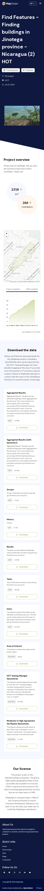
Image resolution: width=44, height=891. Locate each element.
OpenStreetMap (22, 281)
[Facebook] (4, 872)
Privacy (39, 888)
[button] (6, 233)
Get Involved (6, 850)
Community (22, 3)
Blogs (4, 856)
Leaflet (14, 281)
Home (4, 846)
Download (23, 427)
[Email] (30, 872)
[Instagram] (15, 872)
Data (4, 853)
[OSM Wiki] (25, 872)
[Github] (20, 872)
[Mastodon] (9, 872)
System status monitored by (12, 888)
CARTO (37, 281)
